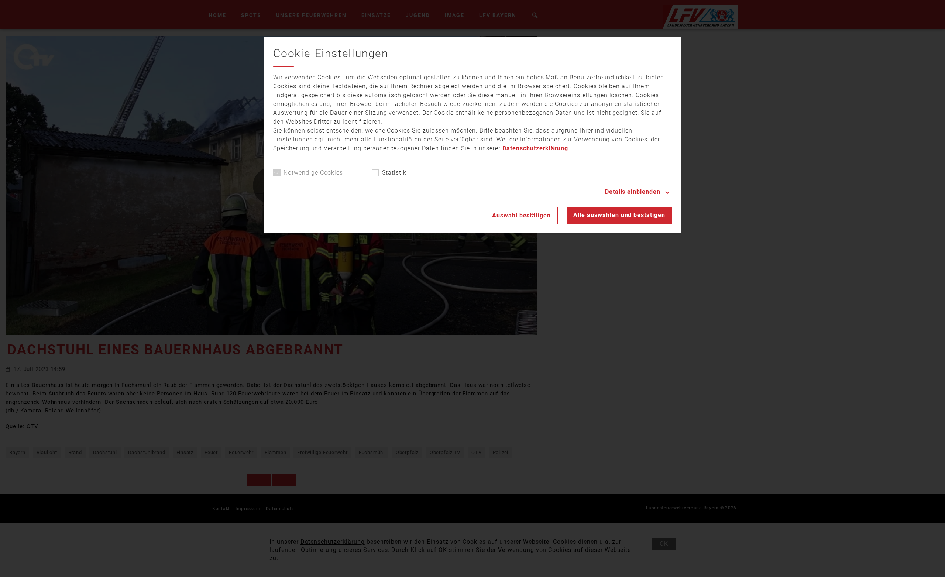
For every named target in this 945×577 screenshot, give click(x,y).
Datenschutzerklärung (535, 148)
